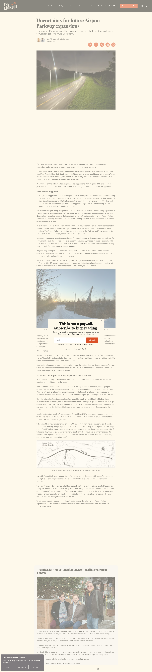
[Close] (102, 321)
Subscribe (92, 340)
